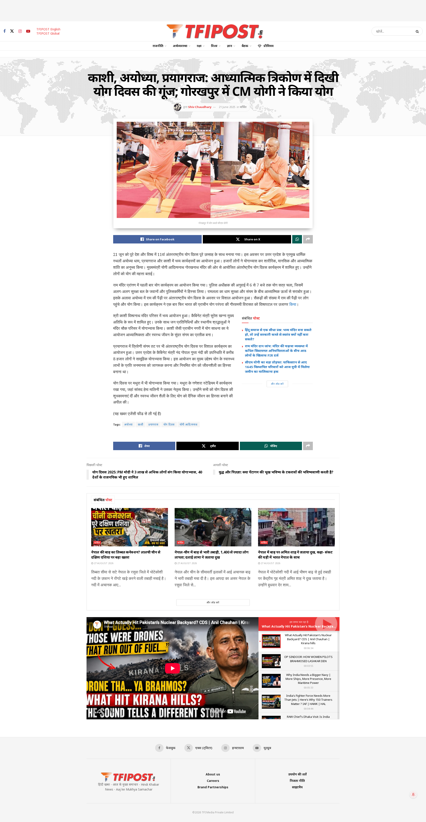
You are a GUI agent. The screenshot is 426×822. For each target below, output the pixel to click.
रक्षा (199, 46)
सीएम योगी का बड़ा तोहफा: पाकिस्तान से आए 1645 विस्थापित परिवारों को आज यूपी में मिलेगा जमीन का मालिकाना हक (277, 367)
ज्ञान (229, 46)
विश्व (214, 46)
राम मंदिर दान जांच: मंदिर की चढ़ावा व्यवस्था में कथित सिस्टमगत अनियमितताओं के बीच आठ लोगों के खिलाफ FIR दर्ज (276, 350)
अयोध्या (128, 424)
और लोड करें (277, 383)
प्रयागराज (153, 424)
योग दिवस (169, 424)
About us (213, 774)
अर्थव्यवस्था (180, 46)
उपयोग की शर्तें (297, 774)
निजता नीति (297, 781)
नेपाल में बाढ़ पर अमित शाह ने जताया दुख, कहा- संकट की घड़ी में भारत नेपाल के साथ (295, 554)
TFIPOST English (48, 29)
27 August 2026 (103, 563)
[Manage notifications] (413, 794)
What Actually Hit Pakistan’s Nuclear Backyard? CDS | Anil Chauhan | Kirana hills (326, 626)
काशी (140, 424)
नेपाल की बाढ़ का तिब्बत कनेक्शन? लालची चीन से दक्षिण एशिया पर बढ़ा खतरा (125, 554)
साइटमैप (297, 787)
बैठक (245, 46)
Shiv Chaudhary (199, 107)
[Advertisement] (213, 10)
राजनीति (158, 46)
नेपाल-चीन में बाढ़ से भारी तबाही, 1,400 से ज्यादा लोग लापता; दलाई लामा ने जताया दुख (211, 554)
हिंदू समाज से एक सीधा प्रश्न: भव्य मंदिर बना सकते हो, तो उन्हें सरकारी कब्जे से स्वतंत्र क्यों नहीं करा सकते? (278, 334)
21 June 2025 (227, 107)
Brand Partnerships (212, 787)
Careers (213, 781)
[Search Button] (418, 31)
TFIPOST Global (47, 33)
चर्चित (243, 107)
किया (292, 304)
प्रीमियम (269, 46)
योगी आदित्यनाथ (188, 424)
